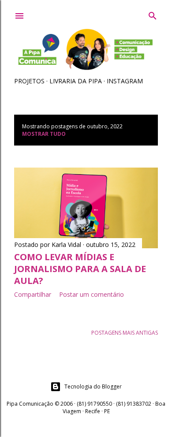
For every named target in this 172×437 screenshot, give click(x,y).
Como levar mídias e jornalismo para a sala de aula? (80, 269)
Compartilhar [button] (32, 294)
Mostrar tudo (44, 134)
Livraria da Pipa (75, 81)
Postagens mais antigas (124, 332)
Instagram (125, 81)
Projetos (29, 81)
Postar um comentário (91, 294)
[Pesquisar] (152, 14)
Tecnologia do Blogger (93, 386)
